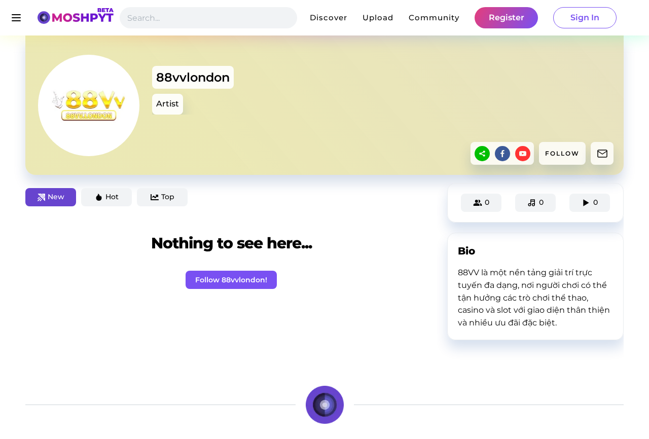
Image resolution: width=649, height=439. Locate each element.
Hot (112, 196)
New (56, 196)
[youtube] (522, 153)
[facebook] (502, 153)
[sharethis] (482, 153)
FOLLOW (562, 153)
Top (167, 196)
